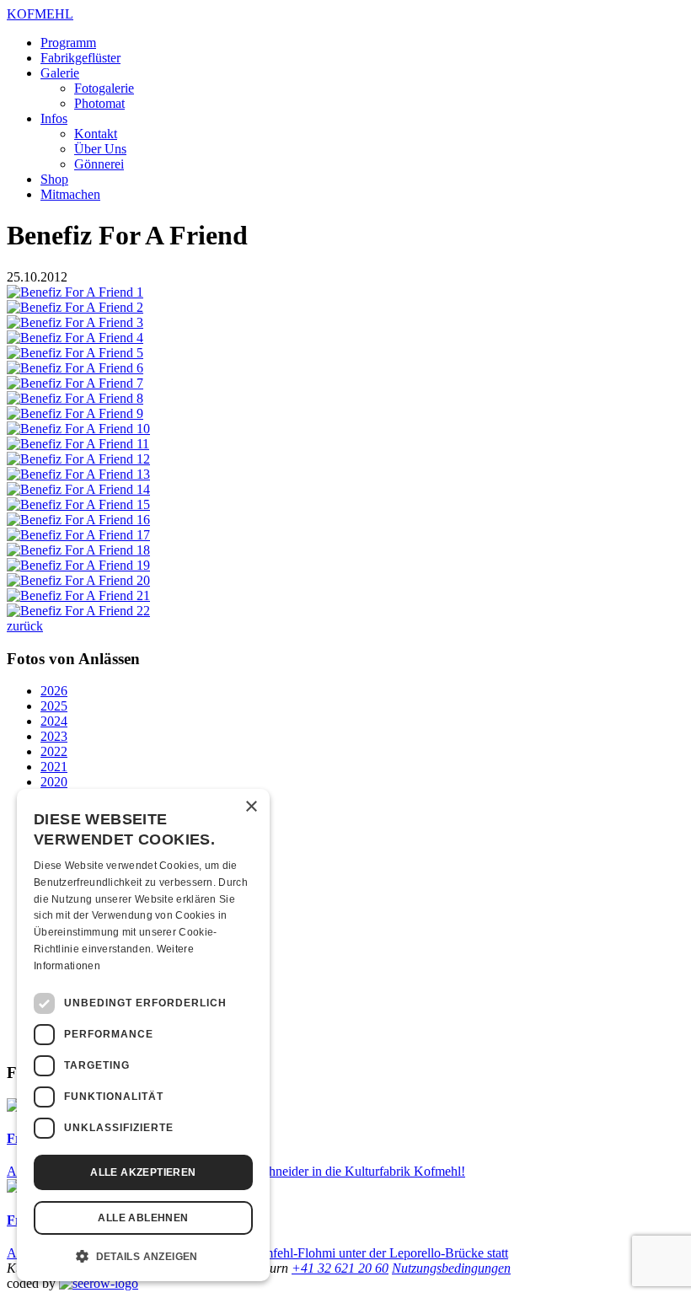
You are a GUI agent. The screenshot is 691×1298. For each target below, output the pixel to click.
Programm (68, 42)
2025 (53, 706)
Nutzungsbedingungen (451, 1268)
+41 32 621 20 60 (340, 1268)
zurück (25, 626)
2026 (53, 691)
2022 (53, 751)
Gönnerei (99, 164)
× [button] (250, 807)
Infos (53, 118)
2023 (53, 736)
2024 (53, 721)
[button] (143, 1255)
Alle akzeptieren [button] (143, 1172)
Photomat (99, 103)
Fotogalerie (104, 88)
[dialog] (143, 1035)
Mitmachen (70, 194)
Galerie (59, 73)
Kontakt (95, 133)
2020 (53, 782)
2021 (53, 766)
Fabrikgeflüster (80, 58)
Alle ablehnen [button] (143, 1218)
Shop (54, 179)
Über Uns (100, 149)
